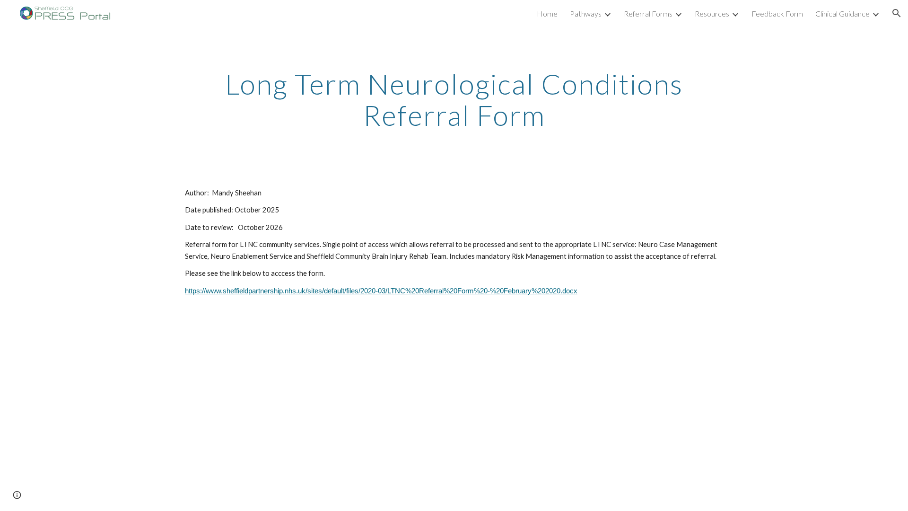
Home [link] (547, 13)
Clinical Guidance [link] (842, 13)
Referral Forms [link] (648, 13)
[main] (454, 99)
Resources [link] (712, 13)
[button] (896, 13)
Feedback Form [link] (777, 13)
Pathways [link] (586, 13)
